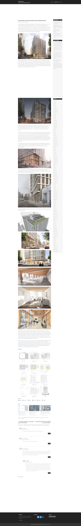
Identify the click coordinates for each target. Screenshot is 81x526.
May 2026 (54, 105)
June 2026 (54, 103)
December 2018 (55, 176)
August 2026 (55, 100)
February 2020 (55, 155)
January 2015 (55, 248)
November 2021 (55, 123)
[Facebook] (38, 517)
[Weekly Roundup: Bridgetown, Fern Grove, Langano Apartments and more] (34, 408)
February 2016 (55, 228)
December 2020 (55, 140)
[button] (23, 356)
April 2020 (54, 152)
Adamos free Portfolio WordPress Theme (37, 524)
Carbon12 (19, 130)
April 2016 (54, 225)
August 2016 (55, 219)
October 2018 (55, 179)
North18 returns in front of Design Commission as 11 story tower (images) (43, 422)
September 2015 (55, 236)
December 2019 (55, 158)
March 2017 (55, 208)
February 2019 (55, 173)
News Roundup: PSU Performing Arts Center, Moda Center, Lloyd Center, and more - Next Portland (57, 43)
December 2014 (55, 249)
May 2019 (54, 169)
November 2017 (55, 196)
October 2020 (55, 143)
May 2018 (54, 187)
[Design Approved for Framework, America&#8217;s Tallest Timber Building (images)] (23, 408)
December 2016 (55, 213)
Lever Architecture (42, 417)
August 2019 (55, 164)
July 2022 (54, 114)
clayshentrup (55, 59)
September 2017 (55, 199)
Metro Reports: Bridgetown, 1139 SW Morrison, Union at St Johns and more (26, 422)
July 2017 (54, 202)
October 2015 (55, 234)
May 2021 (54, 132)
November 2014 (55, 251)
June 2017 (54, 204)
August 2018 (55, 182)
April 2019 (54, 170)
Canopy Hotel (26, 61)
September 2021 (55, 126)
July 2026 (54, 102)
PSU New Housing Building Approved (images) (57, 67)
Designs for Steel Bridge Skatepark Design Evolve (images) (56, 30)
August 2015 (55, 237)
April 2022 (54, 118)
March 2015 (55, 245)
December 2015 (55, 231)
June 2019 (54, 167)
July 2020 (54, 147)
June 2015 (54, 240)
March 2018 (55, 190)
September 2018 (55, 181)
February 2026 (55, 109)
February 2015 (55, 246)
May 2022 (54, 117)
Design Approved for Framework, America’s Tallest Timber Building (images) (22, 412)
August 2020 (55, 146)
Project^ (38, 29)
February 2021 (55, 137)
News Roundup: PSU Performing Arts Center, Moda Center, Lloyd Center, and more (57, 22)
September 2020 (55, 144)
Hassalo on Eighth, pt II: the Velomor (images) (57, 57)
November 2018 (55, 178)
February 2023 (55, 112)
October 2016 (55, 216)
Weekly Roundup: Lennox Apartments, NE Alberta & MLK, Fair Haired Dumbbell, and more (45, 412)
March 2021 (55, 135)
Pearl (45, 417)
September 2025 (55, 111)
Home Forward (31, 27)
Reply (49, 433)
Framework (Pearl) (32, 417)
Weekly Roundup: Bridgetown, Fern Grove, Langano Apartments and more (34, 412)
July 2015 (54, 239)
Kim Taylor (24, 438)
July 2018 (54, 184)
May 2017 (54, 205)
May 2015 (54, 242)
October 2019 (55, 161)
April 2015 (54, 243)
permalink (23, 418)
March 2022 (55, 120)
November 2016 (55, 214)
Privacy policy (20, 520)
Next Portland (21, 1)
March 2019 (55, 172)
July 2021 (54, 129)
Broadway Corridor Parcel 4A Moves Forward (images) (56, 60)
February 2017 (55, 210)
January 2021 (55, 138)
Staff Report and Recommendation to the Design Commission (28, 340)
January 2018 (55, 193)
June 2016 (54, 222)
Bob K (23, 428)
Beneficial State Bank (27, 417)
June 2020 (54, 149)
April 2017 (54, 207)
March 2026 (55, 108)
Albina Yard (33, 128)
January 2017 (55, 211)
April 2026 (54, 106)
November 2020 (55, 141)
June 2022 (54, 115)
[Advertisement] (40, 11)
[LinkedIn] (41, 517)
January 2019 (55, 175)
